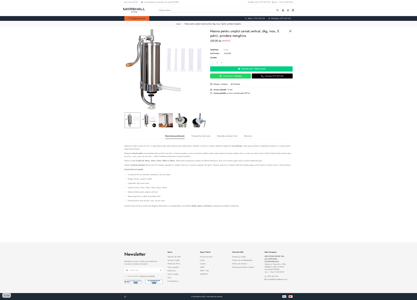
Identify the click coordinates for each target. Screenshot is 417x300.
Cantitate (213, 57)
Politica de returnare (239, 263)
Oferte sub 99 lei (174, 263)
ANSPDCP (204, 274)
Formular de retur (206, 256)
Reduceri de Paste (174, 256)
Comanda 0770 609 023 (274, 76)
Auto (169, 277)
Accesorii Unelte (174, 260)
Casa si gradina (173, 267)
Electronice (172, 270)
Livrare (202, 260)
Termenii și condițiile (147, 276)
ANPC (202, 267)
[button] (136, 18)
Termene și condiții (239, 256)
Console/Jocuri (173, 281)
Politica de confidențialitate (242, 260)
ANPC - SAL (204, 270)
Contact (203, 263)
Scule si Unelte (173, 274)
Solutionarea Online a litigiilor (243, 267)
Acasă (178, 24)
